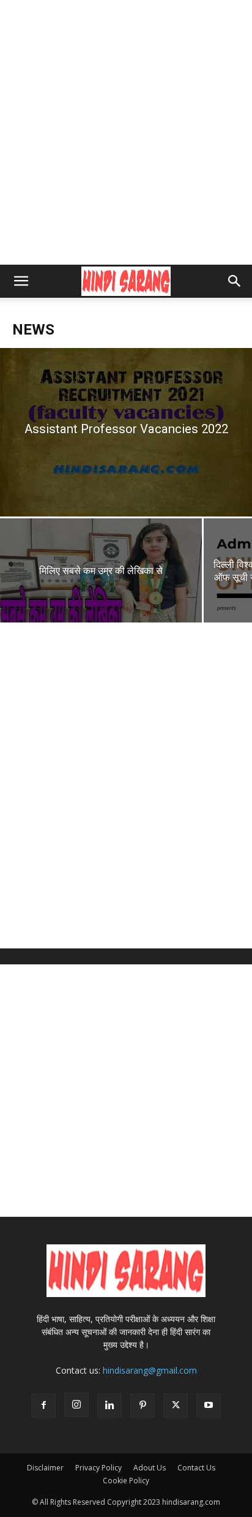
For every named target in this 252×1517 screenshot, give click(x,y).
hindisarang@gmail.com (150, 1370)
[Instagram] (76, 1405)
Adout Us (149, 1467)
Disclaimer (45, 1467)
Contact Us (196, 1467)
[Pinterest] (142, 1405)
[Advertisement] (126, 132)
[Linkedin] (109, 1405)
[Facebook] (43, 1405)
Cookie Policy (126, 1480)
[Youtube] (208, 1405)
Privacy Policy (98, 1467)
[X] (175, 1405)
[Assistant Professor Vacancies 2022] (126, 432)
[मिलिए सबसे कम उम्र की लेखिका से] (101, 585)
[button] (20, 281)
